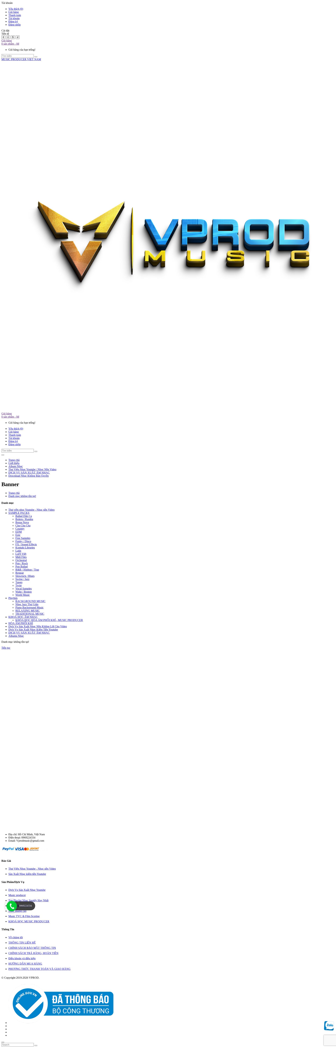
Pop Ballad (21, 566)
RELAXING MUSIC (27, 610)
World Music (22, 594)
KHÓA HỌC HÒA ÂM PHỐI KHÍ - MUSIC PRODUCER (49, 620)
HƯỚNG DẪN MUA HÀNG (25, 963)
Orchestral (21, 560)
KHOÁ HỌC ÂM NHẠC (23, 616)
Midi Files (21, 557)
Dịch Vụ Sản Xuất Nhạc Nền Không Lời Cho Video (37, 626)
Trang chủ (14, 492)
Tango (18, 582)
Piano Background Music (29, 607)
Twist (18, 585)
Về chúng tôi (15, 937)
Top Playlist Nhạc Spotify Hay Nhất (28, 900)
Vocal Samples (23, 588)
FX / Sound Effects (26, 544)
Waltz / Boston (23, 591)
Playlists (13, 598)
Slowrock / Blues (24, 575)
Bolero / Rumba (24, 519)
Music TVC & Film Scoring (24, 916)
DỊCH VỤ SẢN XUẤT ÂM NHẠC (29, 632)
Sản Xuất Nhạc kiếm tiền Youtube (27, 873)
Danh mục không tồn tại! (22, 496)
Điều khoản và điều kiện (22, 958)
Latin (18, 550)
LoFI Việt (20, 553)
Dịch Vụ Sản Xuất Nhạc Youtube (27, 889)
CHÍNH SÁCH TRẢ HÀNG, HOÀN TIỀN (33, 953)
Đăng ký (13, 21)
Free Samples (22, 538)
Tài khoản (14, 18)
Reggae (19, 572)
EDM (18, 531)
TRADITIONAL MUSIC (29, 613)
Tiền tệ (5, 33)
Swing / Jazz (22, 579)
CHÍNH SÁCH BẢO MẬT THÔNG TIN (32, 947)
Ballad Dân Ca (23, 516)
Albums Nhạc (16, 635)
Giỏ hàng (13, 12)
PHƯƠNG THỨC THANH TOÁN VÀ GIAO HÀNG (39, 968)
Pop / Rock (21, 563)
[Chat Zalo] (329, 1029)
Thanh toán (14, 15)
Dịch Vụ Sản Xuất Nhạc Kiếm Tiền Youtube (33, 629)
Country (19, 528)
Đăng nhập (14, 24)
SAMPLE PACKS (18, 512)
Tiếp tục (5, 647)
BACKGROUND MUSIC (30, 601)
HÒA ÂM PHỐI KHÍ (20, 623)
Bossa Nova (22, 522)
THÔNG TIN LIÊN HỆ (22, 942)
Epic (17, 534)
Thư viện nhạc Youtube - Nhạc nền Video (31, 509)
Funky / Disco (23, 541)
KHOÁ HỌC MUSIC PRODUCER (28, 921)
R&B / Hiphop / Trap (27, 569)
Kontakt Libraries (25, 547)
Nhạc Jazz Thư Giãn (26, 604)
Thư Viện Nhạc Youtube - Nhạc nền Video (32, 868)
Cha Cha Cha (22, 525)
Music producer (17, 895)
